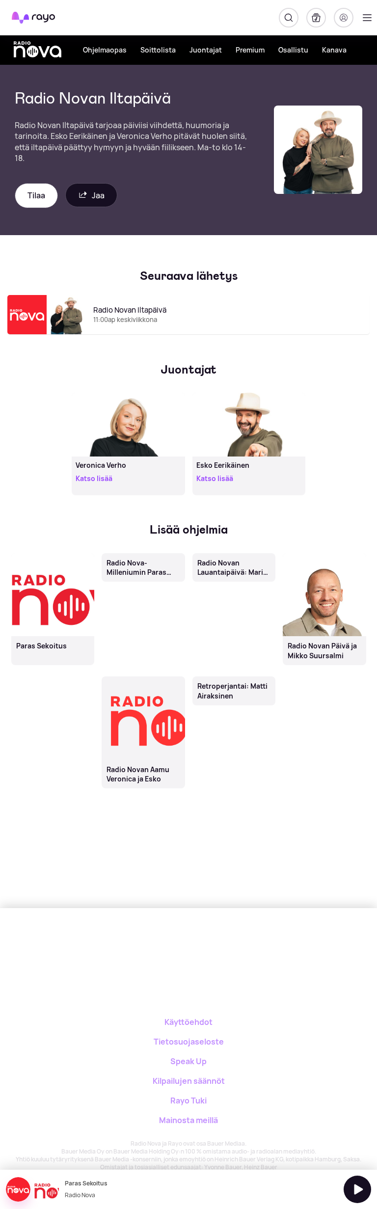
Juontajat (205, 49)
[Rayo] (149, 942)
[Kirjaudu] (343, 17)
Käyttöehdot (188, 1022)
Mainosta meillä (188, 1120)
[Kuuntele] (357, 1189)
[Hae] (288, 17)
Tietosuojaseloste (189, 1041)
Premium (250, 49)
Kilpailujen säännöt (189, 1080)
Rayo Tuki (188, 1100)
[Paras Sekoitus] (52, 553)
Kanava (334, 49)
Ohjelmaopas (105, 49)
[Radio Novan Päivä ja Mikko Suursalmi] (324, 553)
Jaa (98, 195)
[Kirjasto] (316, 17)
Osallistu (293, 49)
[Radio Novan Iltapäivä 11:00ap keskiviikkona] (188, 333)
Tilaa (36, 195)
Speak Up (188, 1061)
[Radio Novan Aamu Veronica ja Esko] (143, 677)
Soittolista (158, 49)
